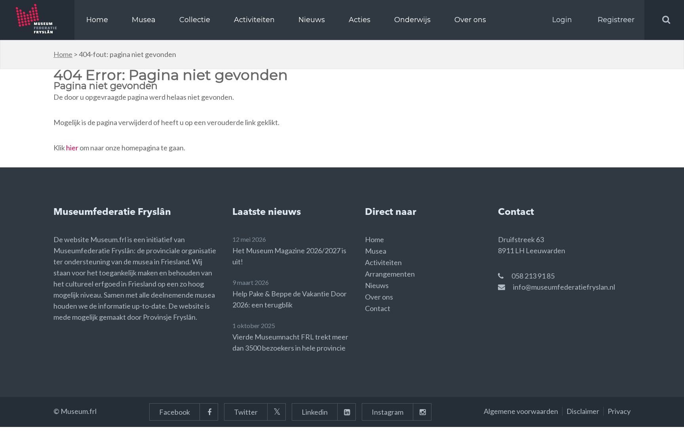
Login (562, 19)
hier (72, 147)
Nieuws (311, 19)
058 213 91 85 (533, 275)
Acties (359, 19)
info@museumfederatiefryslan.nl (564, 287)
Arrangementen (390, 273)
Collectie (194, 19)
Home (97, 19)
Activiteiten (254, 19)
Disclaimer (582, 411)
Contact (377, 308)
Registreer (616, 19)
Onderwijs (412, 19)
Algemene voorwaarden (521, 411)
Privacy (619, 411)
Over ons (470, 19)
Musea (144, 19)
